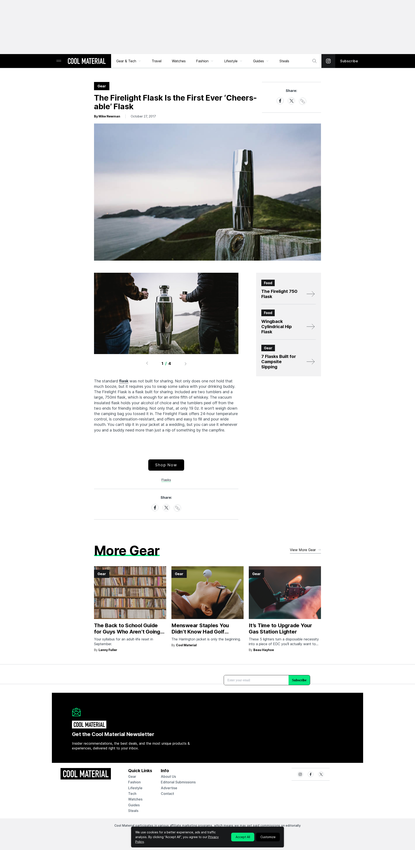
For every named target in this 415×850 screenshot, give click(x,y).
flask (123, 381)
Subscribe (349, 61)
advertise (169, 788)
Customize (268, 837)
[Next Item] (185, 363)
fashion (134, 782)
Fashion (202, 61)
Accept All (243, 837)
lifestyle (135, 788)
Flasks (166, 480)
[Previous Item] (147, 363)
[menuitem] (129, 61)
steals (284, 61)
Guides (258, 61)
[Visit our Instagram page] (328, 61)
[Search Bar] (314, 61)
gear (132, 776)
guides (134, 805)
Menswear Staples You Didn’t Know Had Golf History (200, 631)
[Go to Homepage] (87, 61)
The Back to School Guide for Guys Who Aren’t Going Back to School (127, 631)
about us (168, 776)
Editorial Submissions (178, 782)
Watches (179, 61)
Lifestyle (231, 61)
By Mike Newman (107, 116)
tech (132, 793)
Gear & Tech (126, 61)
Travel (156, 61)
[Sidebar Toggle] (58, 61)
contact (167, 793)
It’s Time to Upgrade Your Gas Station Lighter (280, 628)
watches (135, 799)
